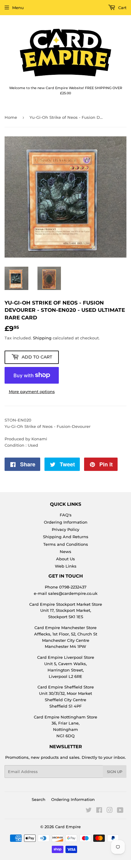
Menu (18, 7)
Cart (121, 7)
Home (11, 117)
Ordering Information (65, 522)
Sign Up (114, 771)
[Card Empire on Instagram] (110, 810)
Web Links (65, 566)
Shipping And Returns (65, 536)
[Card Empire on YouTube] (120, 810)
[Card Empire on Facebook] (99, 810)
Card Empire (68, 826)
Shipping (42, 337)
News (65, 551)
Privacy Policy (65, 529)
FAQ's (66, 514)
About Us (65, 558)
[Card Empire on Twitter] (89, 810)
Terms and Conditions (65, 544)
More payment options (32, 391)
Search (38, 799)
